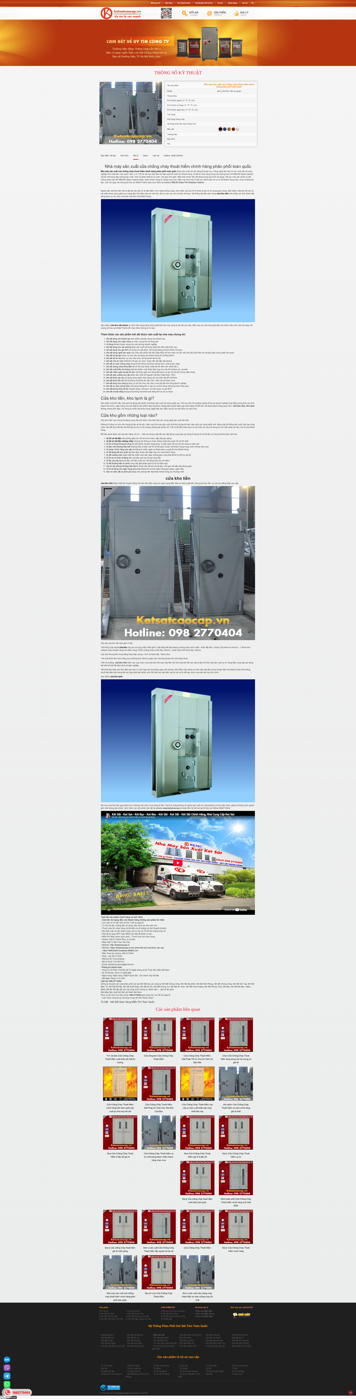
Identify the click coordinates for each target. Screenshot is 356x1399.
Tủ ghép (157, 1368)
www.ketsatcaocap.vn (172, 808)
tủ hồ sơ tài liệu (113, 438)
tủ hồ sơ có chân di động (117, 457)
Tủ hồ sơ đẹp (107, 1365)
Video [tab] (145, 155)
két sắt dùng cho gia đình (117, 349)
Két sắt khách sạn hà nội (190, 1334)
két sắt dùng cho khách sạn (118, 338)
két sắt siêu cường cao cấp (118, 374)
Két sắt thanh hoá (240, 1334)
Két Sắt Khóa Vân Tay (215, 1343)
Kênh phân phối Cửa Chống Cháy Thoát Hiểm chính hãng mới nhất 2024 (236, 1202)
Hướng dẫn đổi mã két (204, 3)
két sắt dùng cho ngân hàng (118, 341)
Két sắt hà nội (133, 1337)
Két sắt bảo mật (160, 1340)
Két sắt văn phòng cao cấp (113, 1345)
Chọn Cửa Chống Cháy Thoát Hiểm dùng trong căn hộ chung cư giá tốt (236, 1059)
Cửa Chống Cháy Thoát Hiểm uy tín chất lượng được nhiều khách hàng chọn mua (159, 1157)
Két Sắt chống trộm (188, 1345)
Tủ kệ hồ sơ (237, 1373)
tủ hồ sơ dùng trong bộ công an (120, 443)
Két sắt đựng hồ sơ (135, 1345)
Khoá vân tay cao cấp (215, 1345)
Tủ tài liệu (184, 1365)
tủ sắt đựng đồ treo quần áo (118, 452)
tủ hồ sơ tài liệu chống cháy (119, 441)
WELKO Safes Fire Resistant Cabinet (188, 182)
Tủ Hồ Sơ (104, 1311)
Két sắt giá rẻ (238, 1337)
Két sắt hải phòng (135, 1334)
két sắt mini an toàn (115, 360)
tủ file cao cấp (112, 460)
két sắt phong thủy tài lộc (117, 388)
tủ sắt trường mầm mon (116, 454)
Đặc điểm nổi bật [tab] (108, 155)
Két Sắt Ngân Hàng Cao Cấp (139, 1319)
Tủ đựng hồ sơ (133, 1371)
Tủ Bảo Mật (167, 1319)
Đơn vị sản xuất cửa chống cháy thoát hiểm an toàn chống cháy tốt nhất (197, 1296)
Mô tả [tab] (135, 155)
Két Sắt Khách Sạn (136, 1313)
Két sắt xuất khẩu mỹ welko (174, 1311)
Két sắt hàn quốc (213, 1337)
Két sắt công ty (133, 1340)
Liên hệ (245, 3)
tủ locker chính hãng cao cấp (119, 449)
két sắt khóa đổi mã (115, 380)
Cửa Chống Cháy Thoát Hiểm (197, 1247)
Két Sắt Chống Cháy (109, 1316)
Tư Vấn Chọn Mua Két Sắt (165, 1343)
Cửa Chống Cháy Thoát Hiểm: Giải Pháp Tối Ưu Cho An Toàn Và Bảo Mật (197, 1059)
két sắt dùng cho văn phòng (118, 347)
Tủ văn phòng (238, 1371)
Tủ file (208, 1368)
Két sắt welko (185, 1337)
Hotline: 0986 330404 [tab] (173, 155)
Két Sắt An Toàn (107, 1313)
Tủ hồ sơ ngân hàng (214, 1371)
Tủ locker (184, 1368)
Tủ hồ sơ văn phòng (188, 1371)
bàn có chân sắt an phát (117, 471)
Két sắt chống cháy (240, 1340)
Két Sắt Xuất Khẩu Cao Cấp (174, 1316)
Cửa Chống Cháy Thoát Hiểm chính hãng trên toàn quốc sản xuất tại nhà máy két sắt (120, 1108)
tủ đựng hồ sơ (112, 344)
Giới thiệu (169, 3)
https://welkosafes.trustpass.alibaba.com (120, 950)
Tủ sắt (235, 1368)
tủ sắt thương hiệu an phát (118, 463)
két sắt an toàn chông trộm (118, 386)
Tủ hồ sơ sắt (211, 1365)
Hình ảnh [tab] (124, 155)
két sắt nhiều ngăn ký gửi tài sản (120, 372)
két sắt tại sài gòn (114, 355)
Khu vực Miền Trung (205, 1313)
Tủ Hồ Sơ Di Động (161, 1373)
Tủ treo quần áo (134, 1368)
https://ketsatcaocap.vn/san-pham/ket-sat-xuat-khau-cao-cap (137, 947)
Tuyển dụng (232, 3)
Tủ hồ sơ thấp (133, 1365)
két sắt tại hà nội (113, 358)
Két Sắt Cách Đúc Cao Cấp (112, 1319)
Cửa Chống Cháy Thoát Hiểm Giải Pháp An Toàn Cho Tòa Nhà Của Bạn (158, 1108)
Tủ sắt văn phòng (161, 1365)
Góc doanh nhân (183, 3)
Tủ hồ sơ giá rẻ (160, 1371)
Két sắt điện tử (107, 1337)
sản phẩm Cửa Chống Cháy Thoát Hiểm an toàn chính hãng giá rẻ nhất (236, 1108)
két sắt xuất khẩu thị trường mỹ (120, 369)
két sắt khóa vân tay (115, 377)
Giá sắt (104, 1368)
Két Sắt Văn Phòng (170, 1313)
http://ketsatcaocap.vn (120, 944)
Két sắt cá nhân (186, 1340)
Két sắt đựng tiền (161, 1337)
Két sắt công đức (134, 1343)
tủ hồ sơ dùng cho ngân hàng (119, 468)
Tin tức (220, 3)
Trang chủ (156, 3)
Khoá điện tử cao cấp (241, 1345)
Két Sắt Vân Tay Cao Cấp (138, 1316)
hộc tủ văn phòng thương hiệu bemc (122, 466)
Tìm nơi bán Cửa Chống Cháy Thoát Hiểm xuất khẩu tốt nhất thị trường (120, 1059)
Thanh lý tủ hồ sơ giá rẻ (111, 1373)
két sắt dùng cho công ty (117, 383)
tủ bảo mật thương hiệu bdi (118, 446)
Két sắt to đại (107, 1340)
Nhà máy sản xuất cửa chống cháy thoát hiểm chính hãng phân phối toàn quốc (120, 1296)
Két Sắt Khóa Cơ (187, 1343)
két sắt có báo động (115, 391)
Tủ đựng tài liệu (108, 1371)
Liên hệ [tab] (156, 155)
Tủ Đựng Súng (133, 1311)
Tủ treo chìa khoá (240, 1365)
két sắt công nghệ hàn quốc (118, 352)
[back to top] (350, 1392)
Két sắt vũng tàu (213, 1334)
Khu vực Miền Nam (204, 1316)
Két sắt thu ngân (108, 1343)
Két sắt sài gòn (107, 1334)
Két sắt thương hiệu (214, 1340)
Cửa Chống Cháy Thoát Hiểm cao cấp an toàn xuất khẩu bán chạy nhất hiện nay (197, 1108)
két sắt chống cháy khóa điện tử (120, 366)
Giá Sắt (209, 1373)
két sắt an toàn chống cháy (118, 363)
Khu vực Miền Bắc (204, 1311)
